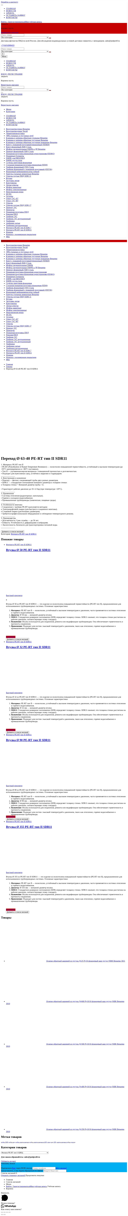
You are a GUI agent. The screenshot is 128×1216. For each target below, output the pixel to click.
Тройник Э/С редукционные (18, 339)
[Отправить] (50, 90)
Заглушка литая (12, 181)
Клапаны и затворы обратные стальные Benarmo (27, 138)
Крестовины (11, 183)
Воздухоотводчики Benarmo (18, 129)
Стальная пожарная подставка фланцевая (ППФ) (27, 165)
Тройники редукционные (17, 225)
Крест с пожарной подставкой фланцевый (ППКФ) (28, 145)
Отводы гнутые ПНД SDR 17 (18, 205)
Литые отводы (12, 185)
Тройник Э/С (11, 216)
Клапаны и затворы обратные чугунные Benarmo (27, 140)
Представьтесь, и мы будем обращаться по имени (22, 1171)
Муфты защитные (13, 187)
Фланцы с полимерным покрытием (21, 234)
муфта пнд (12, 1142)
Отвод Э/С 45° (12, 198)
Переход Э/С (11, 207)
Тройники (10, 221)
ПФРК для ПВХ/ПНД (15, 158)
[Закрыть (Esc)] (2, 1212)
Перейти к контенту (9, 2)
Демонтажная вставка (15, 133)
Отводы (9, 203)
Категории (10, 111)
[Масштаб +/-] (9, 1212)
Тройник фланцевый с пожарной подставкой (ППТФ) (29, 169)
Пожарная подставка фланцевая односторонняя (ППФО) (30, 154)
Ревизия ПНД (12, 214)
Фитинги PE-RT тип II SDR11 (19, 230)
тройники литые (13, 223)
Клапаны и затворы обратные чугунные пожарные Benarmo (31, 142)
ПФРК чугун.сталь (14, 160)
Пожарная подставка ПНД (17, 212)
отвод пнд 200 (51, 1142)
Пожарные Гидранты (15, 156)
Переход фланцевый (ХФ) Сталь (20, 151)
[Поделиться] (5, 1212)
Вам (14, 1168)
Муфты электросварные (16, 189)
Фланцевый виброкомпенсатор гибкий (22, 172)
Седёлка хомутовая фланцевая (19, 163)
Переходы (10, 210)
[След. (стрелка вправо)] (5, 1214)
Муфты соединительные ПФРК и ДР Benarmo (25, 149)
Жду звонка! (61, 1168)
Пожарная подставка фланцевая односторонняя (26, 272)
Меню (8, 109)
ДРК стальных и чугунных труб (19, 136)
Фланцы (9, 232)
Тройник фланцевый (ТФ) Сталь (20, 167)
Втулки (9, 178)
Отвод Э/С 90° (12, 201)
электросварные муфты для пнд (65, 1142)
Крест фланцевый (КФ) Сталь (18, 147)
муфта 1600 (4, 1142)
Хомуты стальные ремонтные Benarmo (22, 174)
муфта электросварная (22, 1142)
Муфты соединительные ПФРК (19, 265)
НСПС (9, 194)
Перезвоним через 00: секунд (16, 1168)
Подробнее (10, 637)
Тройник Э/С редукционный (18, 219)
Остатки (9, 196)
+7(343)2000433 (7, 45)
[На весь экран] (7, 1212)
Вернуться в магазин (10, 32)
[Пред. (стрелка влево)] (2, 1214)
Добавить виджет (8, 1161)
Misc (8, 237)
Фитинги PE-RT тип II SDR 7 (18, 228)
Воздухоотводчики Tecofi (17, 131)
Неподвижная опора (14, 192)
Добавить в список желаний (12, 532)
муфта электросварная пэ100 (38, 1142)
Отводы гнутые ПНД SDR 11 (18, 176)
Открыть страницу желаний (13, 1175)
